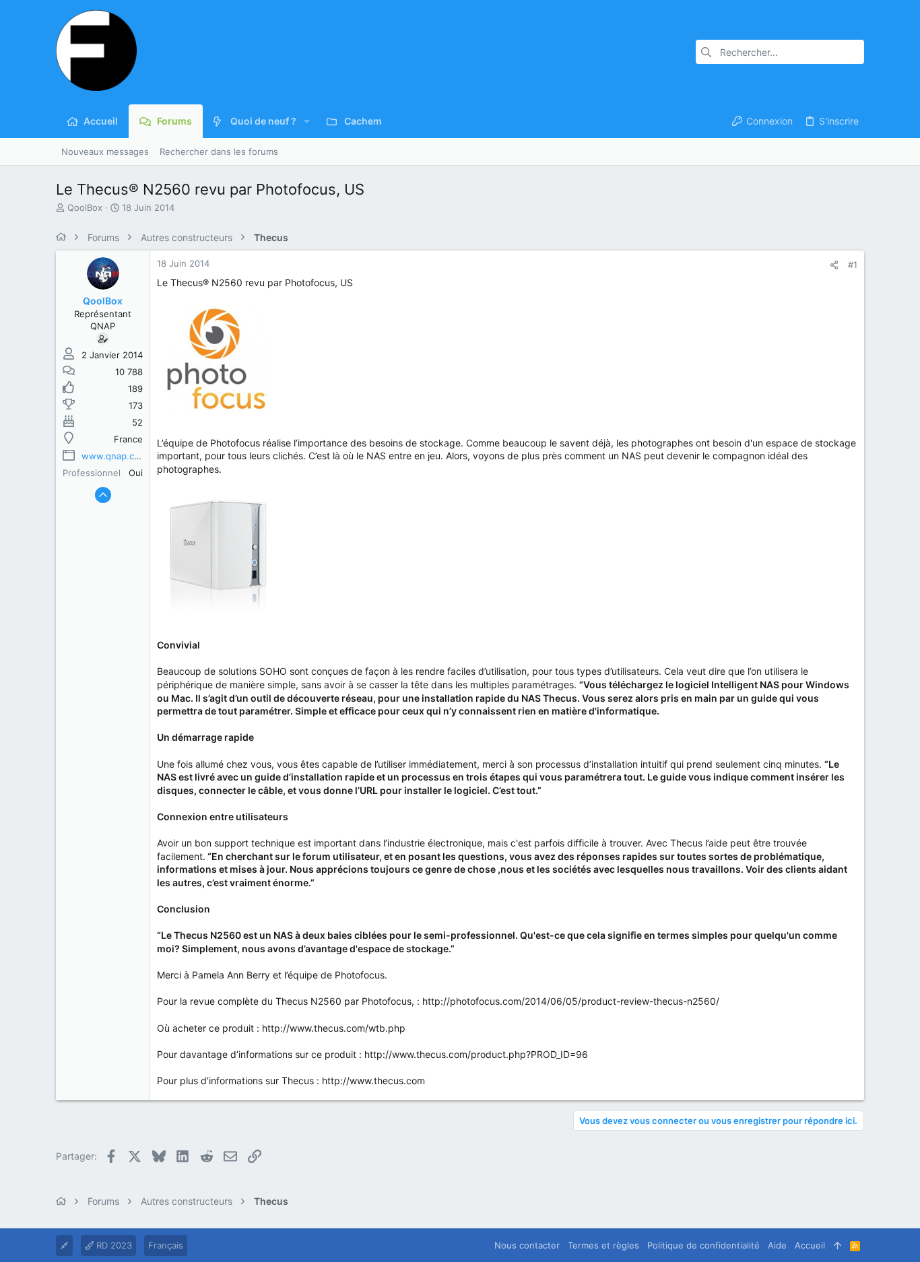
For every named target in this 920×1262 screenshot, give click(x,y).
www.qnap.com (114, 456)
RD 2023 (113, 1245)
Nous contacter (527, 1245)
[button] (307, 121)
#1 (852, 264)
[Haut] (837, 1245)
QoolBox (84, 207)
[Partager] (834, 265)
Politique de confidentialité (703, 1245)
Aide (777, 1245)
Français (165, 1245)
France (128, 439)
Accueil (810, 1245)
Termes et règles (603, 1245)
